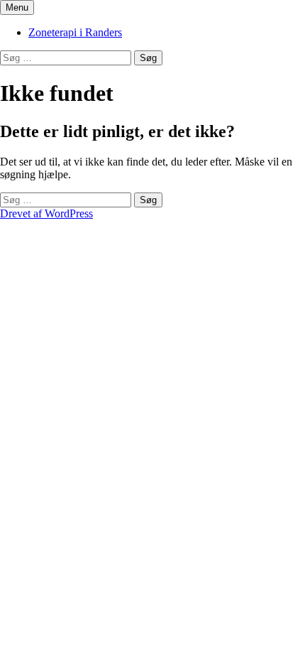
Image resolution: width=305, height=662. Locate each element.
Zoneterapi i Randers (75, 32)
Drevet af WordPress (46, 213)
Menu (17, 7)
